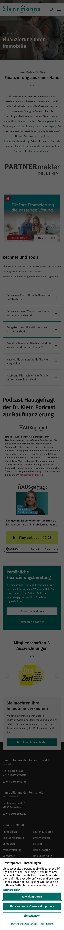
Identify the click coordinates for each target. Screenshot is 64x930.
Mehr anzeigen (11, 889)
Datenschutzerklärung (24, 923)
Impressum (46, 923)
